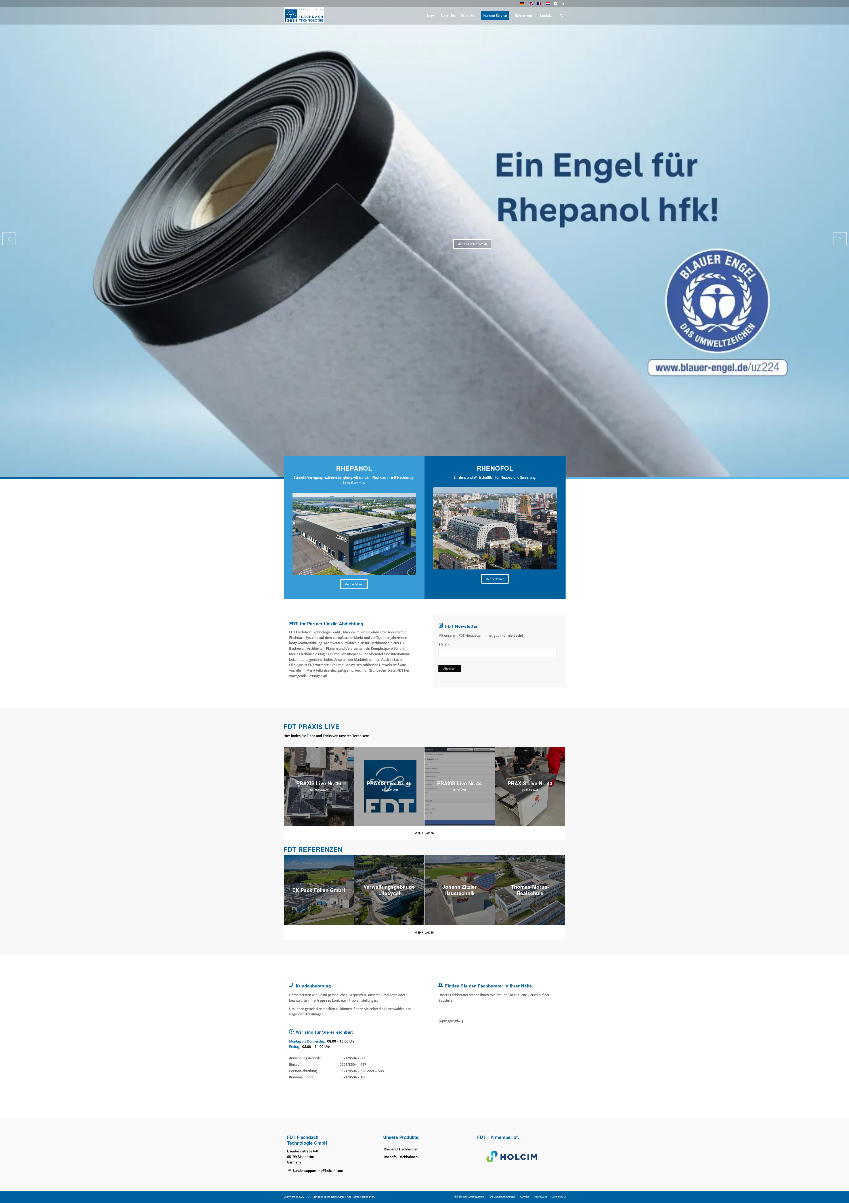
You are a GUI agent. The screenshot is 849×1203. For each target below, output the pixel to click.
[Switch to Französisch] (539, 4)
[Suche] (561, 15)
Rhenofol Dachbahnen (401, 1157)
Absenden (449, 668)
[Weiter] (840, 238)
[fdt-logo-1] (304, 15)
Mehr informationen (472, 244)
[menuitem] (522, 4)
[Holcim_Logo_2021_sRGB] (519, 1156)
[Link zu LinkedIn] (562, 3)
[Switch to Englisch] (531, 4)
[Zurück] (8, 238)
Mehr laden (425, 833)
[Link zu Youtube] (555, 3)
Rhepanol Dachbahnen (401, 1149)
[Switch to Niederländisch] (548, 4)
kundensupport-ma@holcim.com (318, 1170)
